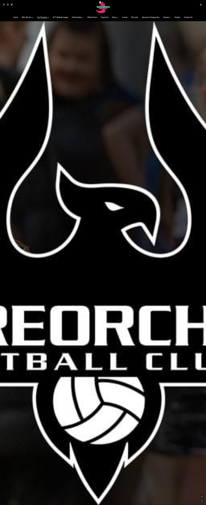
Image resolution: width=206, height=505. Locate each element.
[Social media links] (4, 4)
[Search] (201, 5)
